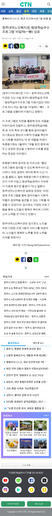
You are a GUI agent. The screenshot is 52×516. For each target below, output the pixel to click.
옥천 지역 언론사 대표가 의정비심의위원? (26, 368)
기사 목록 (26, 465)
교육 (10, 11)
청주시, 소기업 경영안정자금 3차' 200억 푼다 (25, 293)
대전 (34, 11)
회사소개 (39, 504)
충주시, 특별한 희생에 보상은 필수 (22, 348)
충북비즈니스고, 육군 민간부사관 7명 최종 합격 (27, 362)
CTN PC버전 (12, 504)
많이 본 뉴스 (38, 342)
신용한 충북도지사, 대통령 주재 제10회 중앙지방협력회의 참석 (27, 355)
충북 (26, 11)
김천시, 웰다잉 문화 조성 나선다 (21, 395)
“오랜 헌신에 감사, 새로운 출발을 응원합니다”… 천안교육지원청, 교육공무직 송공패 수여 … (27, 408)
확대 (45, 57)
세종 (42, 11)
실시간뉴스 (13, 343)
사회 (3, 11)
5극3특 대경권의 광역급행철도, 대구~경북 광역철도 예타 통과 (27, 401)
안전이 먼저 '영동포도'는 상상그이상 (23, 375)
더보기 (46, 276)
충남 (18, 11)
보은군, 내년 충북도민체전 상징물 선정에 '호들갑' (27, 382)
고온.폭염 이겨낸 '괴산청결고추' (21, 388)
